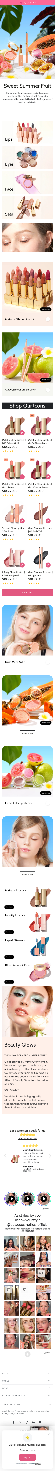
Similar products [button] (22, 476)
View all (27, 592)
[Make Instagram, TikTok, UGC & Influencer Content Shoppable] (46, 1209)
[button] (6, 1156)
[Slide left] (4, 2)
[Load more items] (28, 1354)
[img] (27, 1134)
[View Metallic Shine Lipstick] (27, 287)
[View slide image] (27, 42)
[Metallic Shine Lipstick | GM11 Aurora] (14, 469)
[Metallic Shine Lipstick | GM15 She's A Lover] (40, 469)
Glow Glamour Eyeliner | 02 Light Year (40, 574)
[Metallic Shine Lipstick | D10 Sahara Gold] (14, 425)
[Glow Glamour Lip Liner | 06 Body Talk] (40, 513)
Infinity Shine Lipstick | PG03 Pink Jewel (13, 574)
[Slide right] (50, 2)
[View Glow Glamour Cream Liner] (27, 357)
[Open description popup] (48, 319)
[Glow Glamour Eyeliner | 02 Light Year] (40, 557)
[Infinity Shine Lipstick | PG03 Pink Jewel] (14, 557)
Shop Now (27, 733)
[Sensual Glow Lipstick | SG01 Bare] (14, 513)
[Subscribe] (51, 1404)
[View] (27, 700)
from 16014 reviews (27, 1138)
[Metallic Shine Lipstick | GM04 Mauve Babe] (40, 425)
